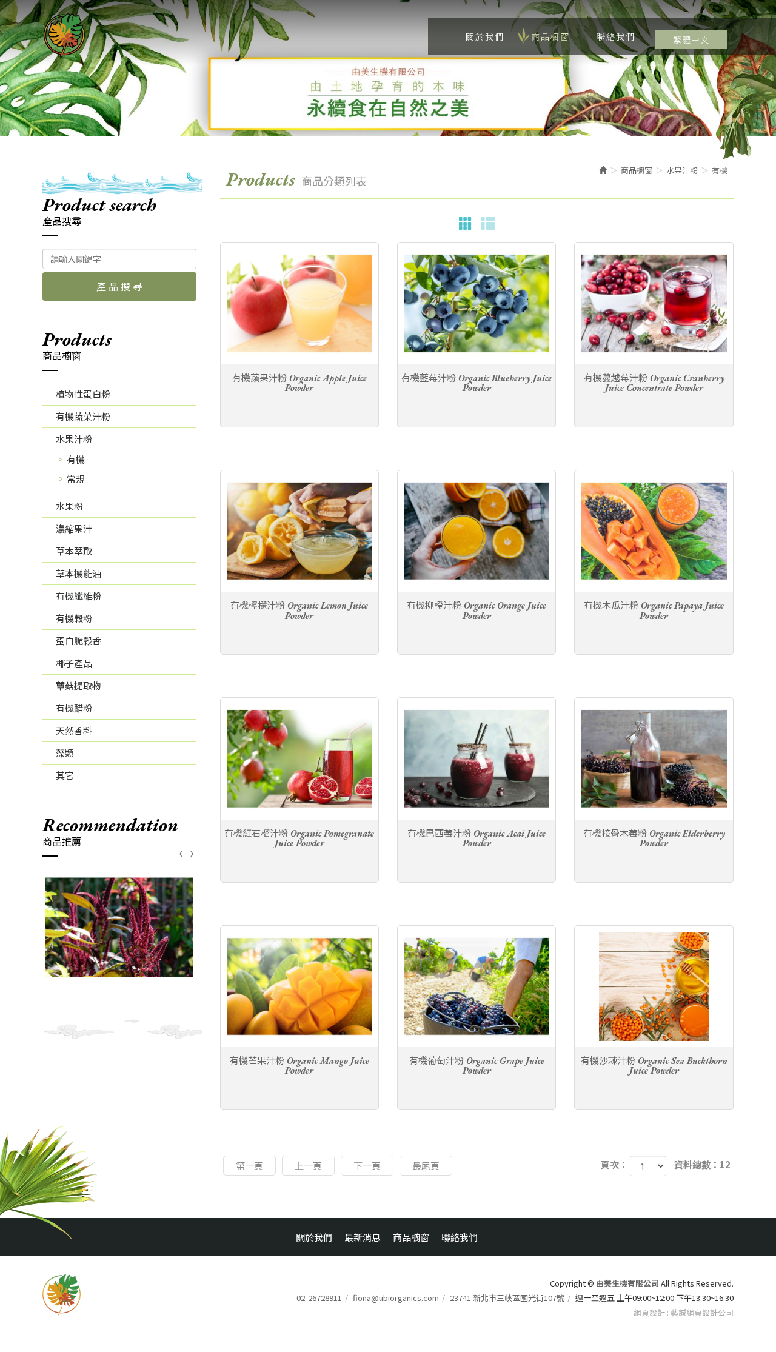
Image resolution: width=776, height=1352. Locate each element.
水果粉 (69, 506)
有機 (76, 459)
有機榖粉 (74, 618)
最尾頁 (426, 1165)
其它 (65, 775)
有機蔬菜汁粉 (83, 416)
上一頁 (308, 1165)
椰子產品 (74, 663)
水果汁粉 (74, 438)
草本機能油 (78, 573)
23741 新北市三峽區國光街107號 (507, 1298)
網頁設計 (649, 1312)
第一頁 (249, 1165)
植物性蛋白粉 (83, 393)
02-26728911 (319, 1298)
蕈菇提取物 (78, 685)
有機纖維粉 (78, 595)
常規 (76, 478)
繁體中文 (691, 39)
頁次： (614, 1164)
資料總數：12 (702, 1164)
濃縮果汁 (74, 528)
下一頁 (367, 1165)
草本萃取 (74, 550)
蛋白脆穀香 (78, 640)
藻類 (65, 752)
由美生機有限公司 (64, 35)
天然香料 (74, 730)
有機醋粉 (74, 707)
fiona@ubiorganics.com (396, 1298)
